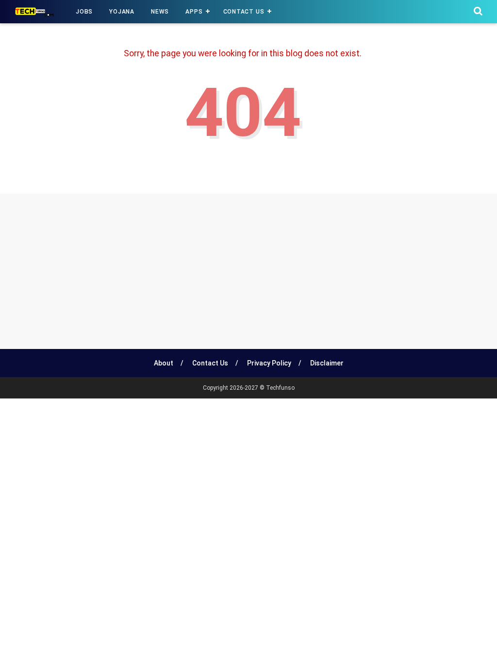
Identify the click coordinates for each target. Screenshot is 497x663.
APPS (193, 11)
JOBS (84, 11)
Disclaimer (327, 363)
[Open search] (478, 11)
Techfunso (280, 387)
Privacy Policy (269, 363)
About (163, 363)
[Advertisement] (248, 271)
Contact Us (244, 11)
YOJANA (121, 11)
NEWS (160, 11)
